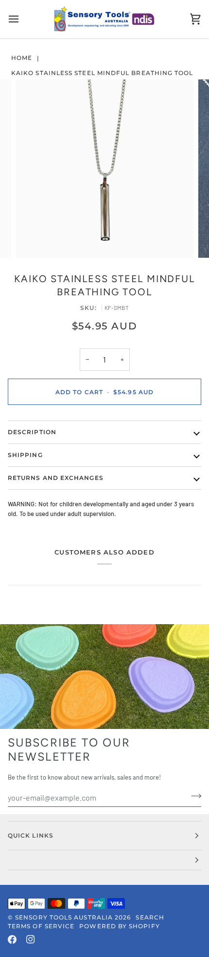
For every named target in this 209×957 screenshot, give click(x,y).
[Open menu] (22, 19)
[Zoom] (33, 239)
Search (150, 917)
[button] (104, 860)
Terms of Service (41, 926)
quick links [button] (30, 835)
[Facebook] (12, 939)
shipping (25, 455)
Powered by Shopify (119, 926)
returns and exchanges (56, 477)
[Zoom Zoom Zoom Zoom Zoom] (104, 168)
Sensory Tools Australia (64, 917)
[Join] (193, 796)
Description (32, 432)
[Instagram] (30, 939)
